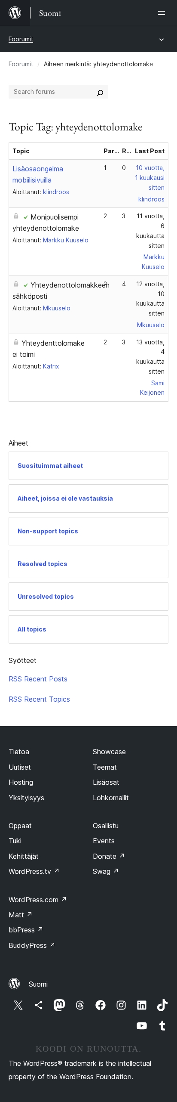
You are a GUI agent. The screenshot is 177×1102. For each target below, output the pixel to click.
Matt (21, 914)
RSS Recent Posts (38, 679)
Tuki (15, 840)
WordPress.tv (34, 871)
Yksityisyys (26, 797)
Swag (106, 871)
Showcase (109, 751)
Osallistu (106, 825)
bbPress (26, 930)
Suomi (38, 984)
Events (104, 840)
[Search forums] (100, 92)
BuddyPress (32, 945)
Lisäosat (106, 782)
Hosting (21, 782)
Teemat (105, 767)
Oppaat (20, 825)
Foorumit (21, 39)
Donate (109, 856)
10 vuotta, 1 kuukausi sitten (150, 177)
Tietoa (19, 751)
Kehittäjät (24, 856)
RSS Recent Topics (39, 699)
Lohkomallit (111, 797)
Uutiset (20, 767)
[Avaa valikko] (163, 13)
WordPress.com (38, 899)
